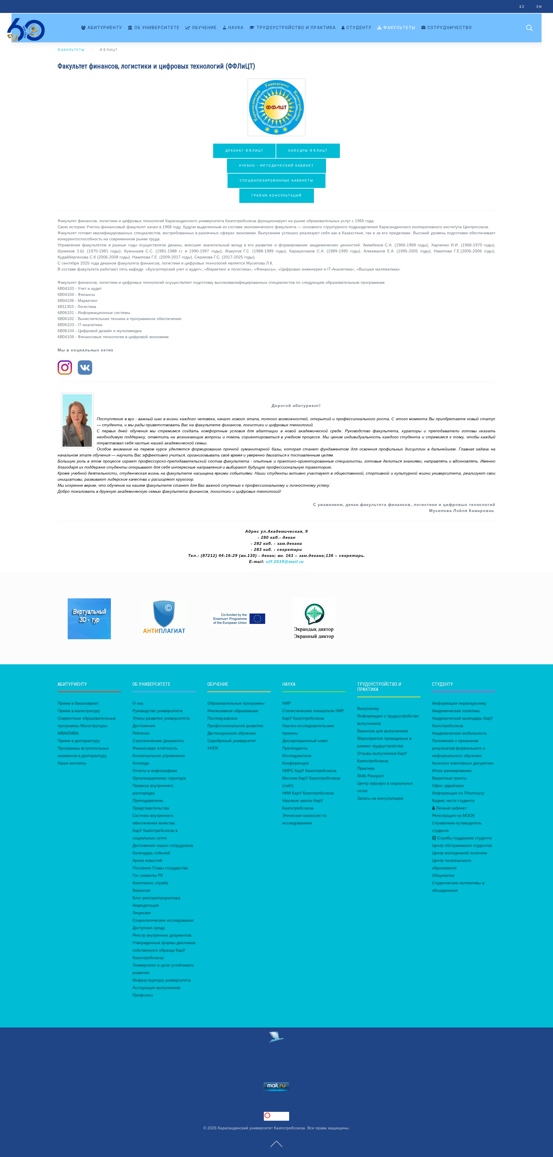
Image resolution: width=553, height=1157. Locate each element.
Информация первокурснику (459, 703)
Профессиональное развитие (235, 725)
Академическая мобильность (459, 733)
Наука (235, 27)
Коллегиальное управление (158, 755)
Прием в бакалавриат (78, 703)
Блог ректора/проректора (156, 897)
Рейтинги (140, 733)
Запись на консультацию (380, 798)
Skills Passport (370, 775)
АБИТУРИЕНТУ (104, 27)
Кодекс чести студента (453, 800)
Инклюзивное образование (232, 710)
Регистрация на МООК (453, 815)
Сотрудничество (449, 27)
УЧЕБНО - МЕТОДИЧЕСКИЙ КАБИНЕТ (276, 166)
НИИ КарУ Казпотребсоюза (308, 793)
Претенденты (295, 748)
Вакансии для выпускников (382, 730)
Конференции (295, 763)
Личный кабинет (451, 808)
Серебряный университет (231, 740)
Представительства (150, 808)
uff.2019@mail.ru (285, 561)
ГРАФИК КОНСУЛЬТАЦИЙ (276, 195)
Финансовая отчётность (154, 748)
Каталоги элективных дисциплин (462, 763)
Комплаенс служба (150, 882)
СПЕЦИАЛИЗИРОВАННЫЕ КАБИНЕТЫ (276, 180)
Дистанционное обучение (231, 733)
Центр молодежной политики (459, 852)
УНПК (212, 748)
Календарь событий (151, 852)
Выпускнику (368, 708)
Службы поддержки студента (464, 838)
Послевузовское (222, 718)
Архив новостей (147, 860)
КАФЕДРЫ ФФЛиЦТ (308, 151)
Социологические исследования (163, 920)
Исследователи (296, 755)
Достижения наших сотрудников (162, 845)
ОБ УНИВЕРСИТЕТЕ (156, 27)
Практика (365, 768)
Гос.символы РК (147, 875)
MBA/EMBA (68, 733)
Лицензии (141, 912)
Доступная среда (148, 927)
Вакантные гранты (449, 778)
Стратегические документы (158, 740)
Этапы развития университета (161, 718)
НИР (286, 703)
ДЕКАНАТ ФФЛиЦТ (244, 151)
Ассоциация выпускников (156, 987)
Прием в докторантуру (79, 740)
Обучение (204, 27)
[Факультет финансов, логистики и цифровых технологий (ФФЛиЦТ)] (276, 107)
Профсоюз (142, 995)
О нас (137, 703)
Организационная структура (159, 778)
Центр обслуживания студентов (462, 845)
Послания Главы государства (160, 867)
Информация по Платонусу (458, 793)
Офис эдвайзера (448, 785)
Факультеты (399, 27)
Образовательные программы (235, 703)
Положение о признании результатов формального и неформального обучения (458, 748)
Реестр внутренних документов (161, 935)
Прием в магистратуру (79, 710)
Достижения (143, 725)
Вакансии (141, 890)
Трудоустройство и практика (295, 27)
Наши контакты (72, 763)
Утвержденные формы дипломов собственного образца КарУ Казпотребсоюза (163, 950)
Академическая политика (456, 710)
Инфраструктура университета (161, 980)
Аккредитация (145, 905)
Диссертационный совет (305, 740)
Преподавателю (147, 800)
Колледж (140, 763)
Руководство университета (157, 710)
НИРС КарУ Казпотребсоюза (309, 770)
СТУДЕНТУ (358, 27)
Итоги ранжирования (451, 770)
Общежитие (443, 875)
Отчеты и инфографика (154, 770)
